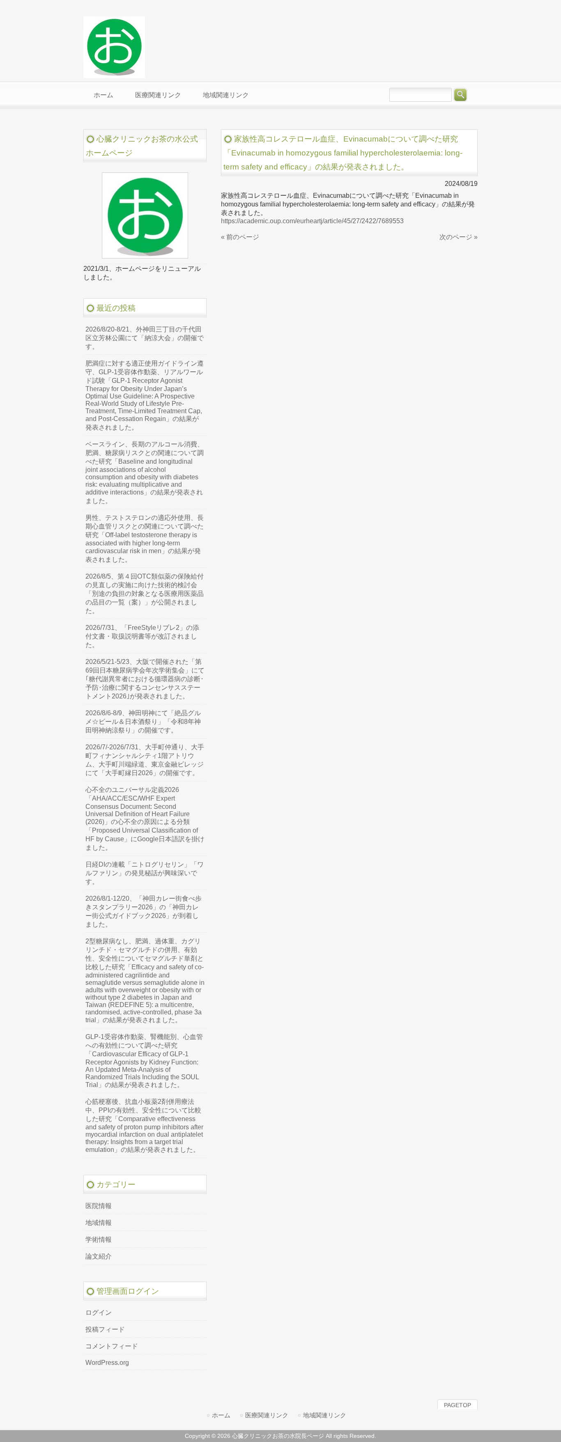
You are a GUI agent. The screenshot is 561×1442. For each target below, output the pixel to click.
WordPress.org (107, 1362)
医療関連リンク (266, 1415)
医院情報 (98, 1205)
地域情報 (98, 1222)
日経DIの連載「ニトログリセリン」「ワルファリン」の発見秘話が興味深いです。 (144, 873)
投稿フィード (105, 1329)
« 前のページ (240, 236)
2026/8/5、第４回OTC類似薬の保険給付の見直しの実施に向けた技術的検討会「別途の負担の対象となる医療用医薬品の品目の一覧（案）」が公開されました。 (144, 593)
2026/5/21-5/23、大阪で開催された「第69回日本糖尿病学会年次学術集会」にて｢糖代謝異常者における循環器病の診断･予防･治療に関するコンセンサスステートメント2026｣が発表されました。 (145, 679)
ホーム (221, 1415)
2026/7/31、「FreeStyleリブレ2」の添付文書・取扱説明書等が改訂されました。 (142, 636)
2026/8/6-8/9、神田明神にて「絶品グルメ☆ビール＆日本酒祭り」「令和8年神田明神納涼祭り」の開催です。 (143, 722)
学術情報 (98, 1239)
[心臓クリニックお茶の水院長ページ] (114, 74)
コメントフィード (111, 1346)
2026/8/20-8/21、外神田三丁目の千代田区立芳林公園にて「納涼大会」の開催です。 (144, 338)
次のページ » (458, 236)
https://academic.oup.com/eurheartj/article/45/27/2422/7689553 (312, 220)
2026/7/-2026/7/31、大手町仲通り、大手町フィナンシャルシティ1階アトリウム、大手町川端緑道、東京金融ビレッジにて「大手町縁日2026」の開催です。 (144, 760)
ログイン (98, 1312)
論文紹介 (98, 1256)
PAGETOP (457, 1405)
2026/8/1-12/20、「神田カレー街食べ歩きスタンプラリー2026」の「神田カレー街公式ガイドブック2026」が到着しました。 (143, 911)
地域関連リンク (324, 1415)
